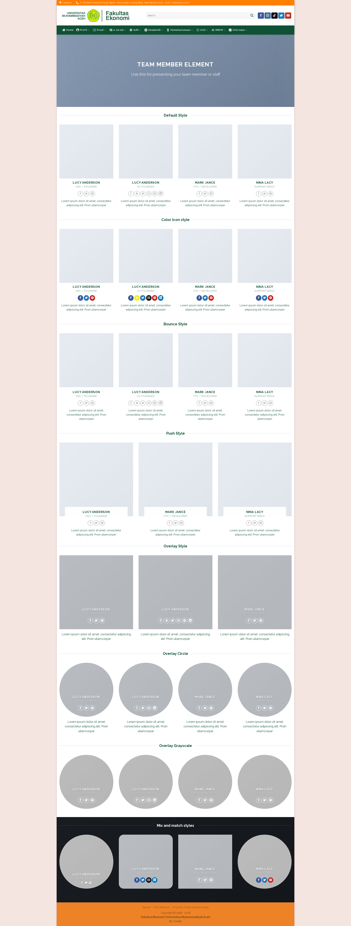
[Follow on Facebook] (261, 15)
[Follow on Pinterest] (92, 193)
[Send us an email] (149, 193)
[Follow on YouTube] (288, 15)
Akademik (154, 30)
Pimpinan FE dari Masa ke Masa (190, 907)
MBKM (219, 30)
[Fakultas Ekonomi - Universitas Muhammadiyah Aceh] (99, 15)
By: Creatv (175, 921)
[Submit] (252, 15)
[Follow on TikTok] (274, 15)
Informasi (239, 30)
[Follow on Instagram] (268, 15)
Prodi (100, 30)
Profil (83, 30)
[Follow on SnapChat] (137, 193)
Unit (202, 30)
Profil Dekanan (161, 907)
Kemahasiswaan (180, 30)
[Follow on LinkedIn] (160, 193)
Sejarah (146, 907)
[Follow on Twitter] (281, 15)
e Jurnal (118, 30)
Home (70, 30)
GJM (136, 30)
